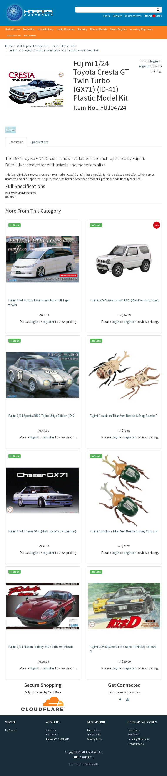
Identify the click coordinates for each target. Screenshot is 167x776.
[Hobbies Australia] (30, 13)
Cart (154, 15)
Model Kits (29, 29)
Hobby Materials (66, 29)
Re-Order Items (133, 15)
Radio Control (12, 29)
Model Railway (46, 29)
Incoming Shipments (141, 29)
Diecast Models (98, 29)
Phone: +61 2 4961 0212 (57, 739)
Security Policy (94, 739)
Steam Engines (118, 29)
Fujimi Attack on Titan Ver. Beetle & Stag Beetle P (123, 416)
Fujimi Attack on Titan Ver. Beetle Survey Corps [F (123, 531)
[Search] (158, 10)
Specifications (39, 142)
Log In (106, 15)
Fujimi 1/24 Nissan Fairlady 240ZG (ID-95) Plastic (40, 647)
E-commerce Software (79, 764)
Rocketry (82, 29)
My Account (11, 729)
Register (117, 15)
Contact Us (52, 734)
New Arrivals (14, 35)
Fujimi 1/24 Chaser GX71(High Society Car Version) (42, 531)
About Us (51, 729)
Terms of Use (93, 729)
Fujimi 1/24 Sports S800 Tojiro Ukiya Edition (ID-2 (41, 416)
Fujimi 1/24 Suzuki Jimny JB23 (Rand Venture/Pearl (124, 300)
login (154, 61)
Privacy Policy (94, 734)
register (145, 66)
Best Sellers (30, 35)
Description (16, 142)
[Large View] (10, 130)
